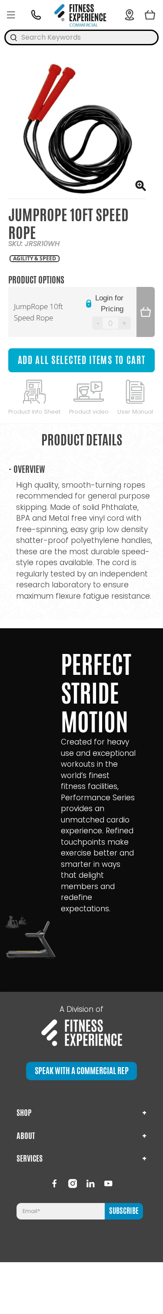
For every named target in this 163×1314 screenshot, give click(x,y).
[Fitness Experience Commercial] (81, 14)
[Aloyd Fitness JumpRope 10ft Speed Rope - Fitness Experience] (77, 130)
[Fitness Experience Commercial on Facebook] (54, 1183)
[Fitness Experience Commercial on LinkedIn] (90, 1183)
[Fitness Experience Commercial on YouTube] (108, 1183)
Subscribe (124, 1211)
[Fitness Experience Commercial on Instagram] (72, 1183)
